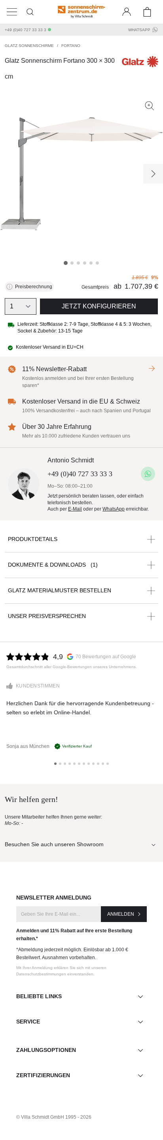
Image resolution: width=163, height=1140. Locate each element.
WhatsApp (139, 30)
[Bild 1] (65, 263)
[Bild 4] (84, 263)
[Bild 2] (72, 263)
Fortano (70, 45)
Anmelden (120, 914)
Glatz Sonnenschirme (29, 45)
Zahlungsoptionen (46, 1050)
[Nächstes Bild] (153, 174)
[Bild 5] (91, 263)
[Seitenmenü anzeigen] (11, 11)
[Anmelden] (126, 12)
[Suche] (30, 12)
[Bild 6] (97, 263)
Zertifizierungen (43, 1075)
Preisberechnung (33, 286)
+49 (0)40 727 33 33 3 (25, 30)
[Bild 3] (78, 263)
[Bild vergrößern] (149, 106)
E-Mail (75, 509)
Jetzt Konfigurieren (99, 306)
